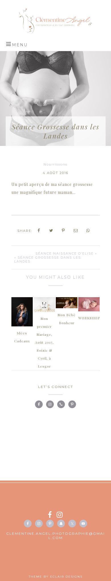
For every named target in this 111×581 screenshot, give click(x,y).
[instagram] (60, 515)
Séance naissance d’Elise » (66, 253)
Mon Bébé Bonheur (66, 318)
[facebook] (52, 515)
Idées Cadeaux (22, 337)
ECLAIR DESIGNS (66, 576)
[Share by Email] (76, 230)
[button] (17, 44)
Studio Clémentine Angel (55, 21)
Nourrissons (55, 164)
